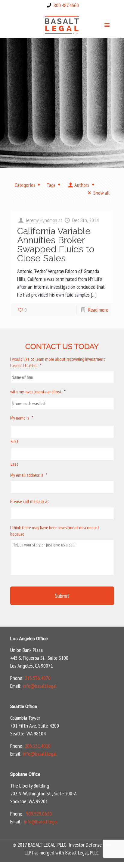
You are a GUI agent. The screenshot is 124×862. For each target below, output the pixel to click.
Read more (98, 309)
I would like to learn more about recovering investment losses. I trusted (57, 362)
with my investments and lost (38, 392)
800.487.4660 (66, 5)
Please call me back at (29, 501)
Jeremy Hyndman (41, 220)
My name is (21, 418)
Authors (81, 184)
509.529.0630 (39, 813)
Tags (51, 184)
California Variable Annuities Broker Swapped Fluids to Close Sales (55, 244)
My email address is (28, 475)
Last (15, 464)
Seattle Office (23, 706)
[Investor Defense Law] (62, 24)
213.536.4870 (38, 678)
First (15, 441)
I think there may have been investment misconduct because (54, 530)
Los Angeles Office (29, 638)
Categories (25, 184)
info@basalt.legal (40, 685)
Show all (101, 192)
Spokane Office (25, 774)
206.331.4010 (38, 745)
